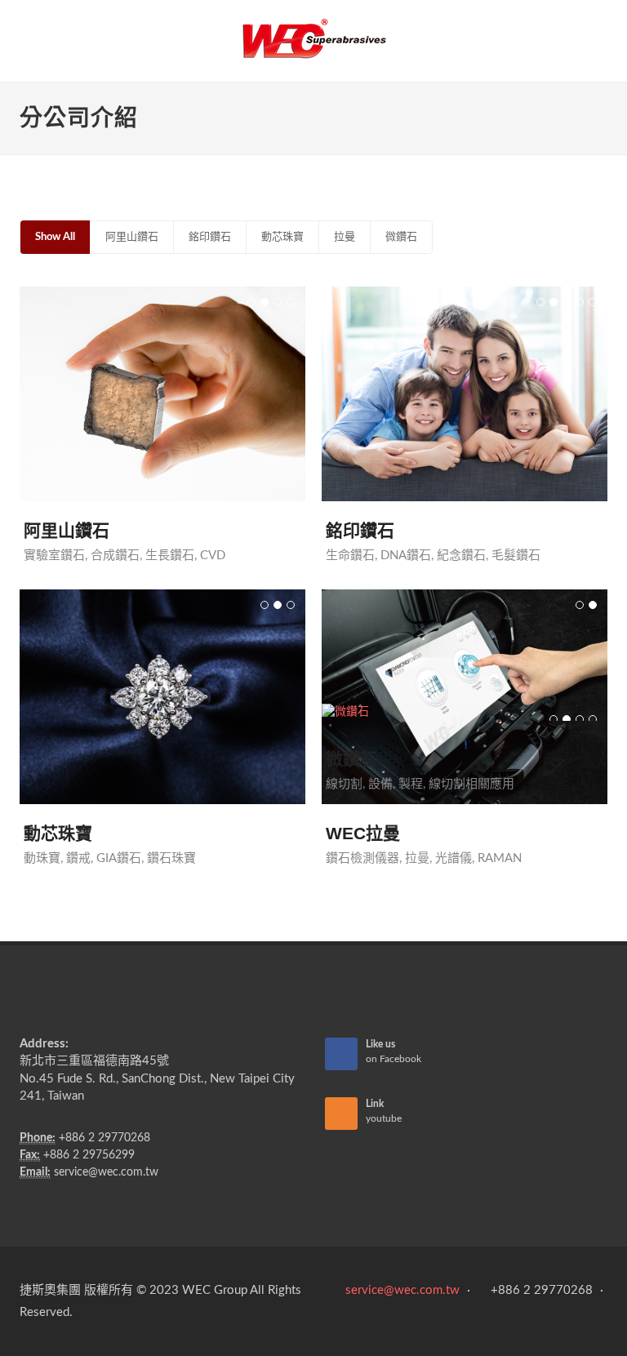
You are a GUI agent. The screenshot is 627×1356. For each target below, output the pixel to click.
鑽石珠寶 (171, 858)
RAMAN (500, 853)
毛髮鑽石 (515, 555)
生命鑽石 (350, 555)
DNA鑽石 (405, 555)
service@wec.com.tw (106, 1172)
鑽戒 (78, 858)
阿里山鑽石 (131, 237)
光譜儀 (453, 853)
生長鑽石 (169, 555)
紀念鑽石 (461, 555)
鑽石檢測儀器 (362, 853)
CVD (212, 555)
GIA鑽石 (118, 858)
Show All (55, 237)
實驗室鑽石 (54, 555)
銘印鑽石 (210, 237)
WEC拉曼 (363, 828)
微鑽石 (401, 237)
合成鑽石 (115, 555)
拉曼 (344, 237)
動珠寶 (42, 858)
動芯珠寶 (282, 237)
